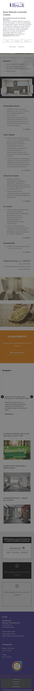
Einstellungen (17, 41)
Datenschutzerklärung (9, 34)
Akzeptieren (26, 41)
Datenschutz (12, 47)
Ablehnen (7, 41)
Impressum (21, 47)
